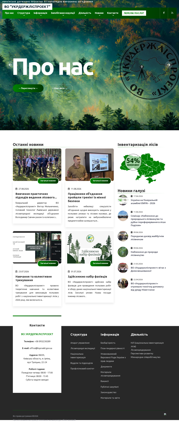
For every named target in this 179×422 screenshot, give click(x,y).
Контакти (112, 13)
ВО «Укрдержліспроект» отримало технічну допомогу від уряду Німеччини (147, 286)
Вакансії (105, 381)
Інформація (40, 13)
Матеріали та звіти (110, 398)
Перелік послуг (134, 13)
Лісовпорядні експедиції (82, 348)
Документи (106, 366)
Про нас (9, 13)
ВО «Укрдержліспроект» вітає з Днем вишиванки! (148, 269)
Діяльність (84, 13)
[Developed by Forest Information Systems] (165, 414)
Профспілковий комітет (82, 368)
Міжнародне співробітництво (145, 357)
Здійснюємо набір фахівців (87, 276)
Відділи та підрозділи (81, 363)
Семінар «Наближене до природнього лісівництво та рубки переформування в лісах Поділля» (148, 220)
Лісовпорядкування (141, 350)
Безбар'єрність (108, 343)
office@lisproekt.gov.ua (41, 348)
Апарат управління (80, 343)
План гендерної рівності (113, 348)
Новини (99, 13)
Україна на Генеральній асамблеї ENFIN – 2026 (144, 202)
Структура (23, 13)
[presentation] (10, 65)
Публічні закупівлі (110, 387)
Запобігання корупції (63, 13)
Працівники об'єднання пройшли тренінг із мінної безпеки (87, 197)
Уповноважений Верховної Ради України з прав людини (113, 357)
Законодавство (108, 392)
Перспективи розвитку (142, 353)
